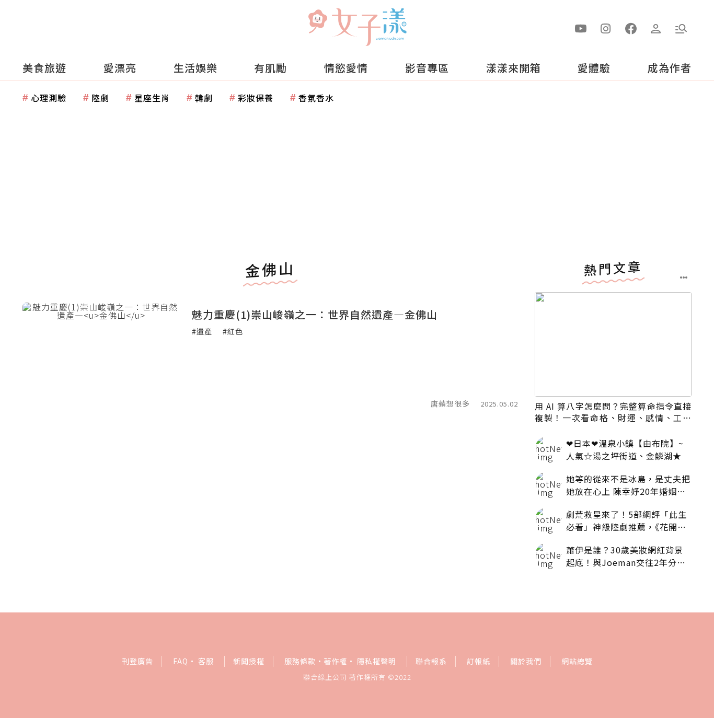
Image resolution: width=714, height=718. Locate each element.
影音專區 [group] (427, 67)
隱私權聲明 (376, 661)
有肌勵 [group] (270, 67)
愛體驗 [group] (594, 67)
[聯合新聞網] (317, 22)
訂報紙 (478, 661)
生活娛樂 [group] (195, 67)
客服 (206, 661)
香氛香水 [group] (316, 97)
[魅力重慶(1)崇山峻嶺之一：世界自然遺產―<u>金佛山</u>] (100, 355)
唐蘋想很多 (450, 403)
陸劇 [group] (100, 97)
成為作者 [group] (670, 67)
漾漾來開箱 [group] (513, 67)
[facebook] (630, 27)
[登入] (656, 27)
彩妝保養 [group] (255, 97)
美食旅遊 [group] (44, 67)
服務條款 (300, 661)
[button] (681, 27)
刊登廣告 (137, 661)
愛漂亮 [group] (119, 67)
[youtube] (580, 27)
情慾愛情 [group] (346, 67)
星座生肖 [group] (152, 97)
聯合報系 (431, 661)
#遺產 (202, 331)
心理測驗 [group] (48, 97)
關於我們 (526, 661)
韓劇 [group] (204, 97)
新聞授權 (248, 661)
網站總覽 (577, 661)
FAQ (180, 661)
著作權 (335, 661)
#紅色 (233, 331)
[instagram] (605, 27)
